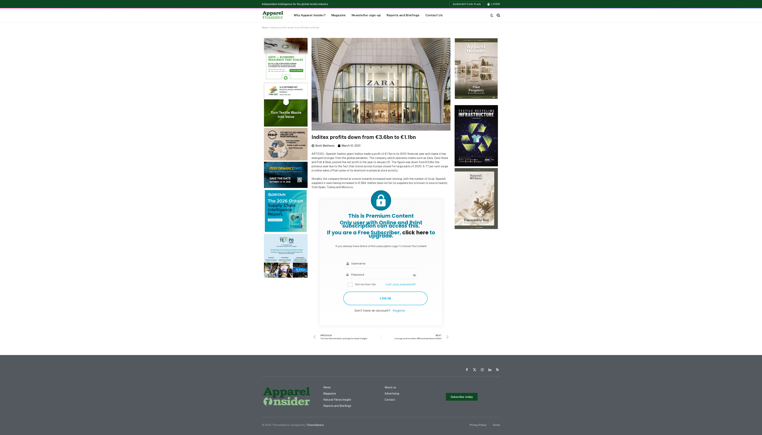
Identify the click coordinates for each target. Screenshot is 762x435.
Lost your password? (401, 284)
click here (415, 232)
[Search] (498, 15)
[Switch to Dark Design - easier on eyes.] (491, 15)
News (265, 27)
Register (399, 310)
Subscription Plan (467, 4)
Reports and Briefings (403, 15)
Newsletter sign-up (366, 15)
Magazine (338, 15)
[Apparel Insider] (273, 15)
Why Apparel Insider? (309, 15)
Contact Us (434, 15)
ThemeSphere (315, 424)
